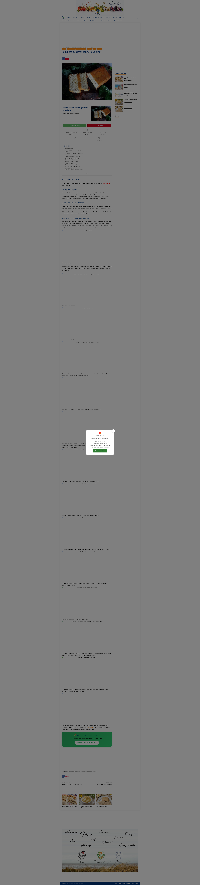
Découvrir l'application (100, 450)
